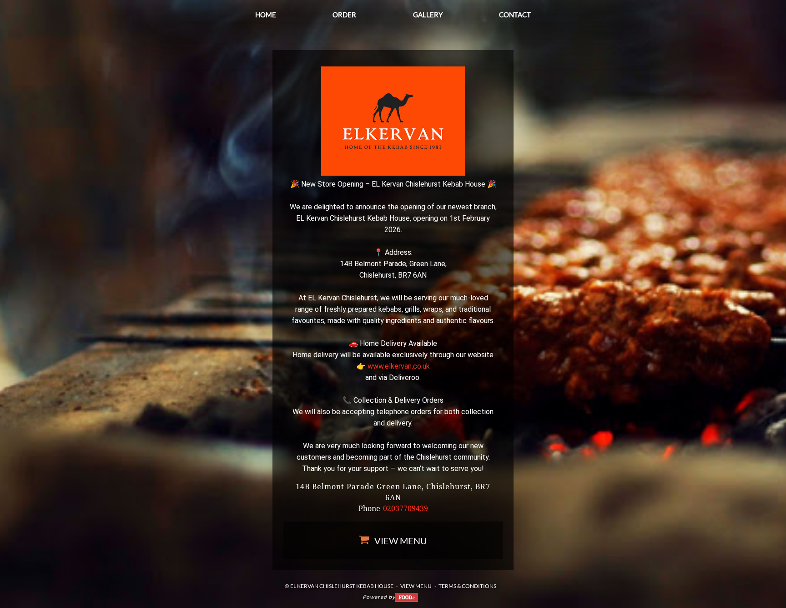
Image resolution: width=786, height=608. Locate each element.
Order (344, 14)
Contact (515, 14)
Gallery (428, 14)
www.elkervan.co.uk (399, 366)
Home (265, 14)
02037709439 (405, 508)
